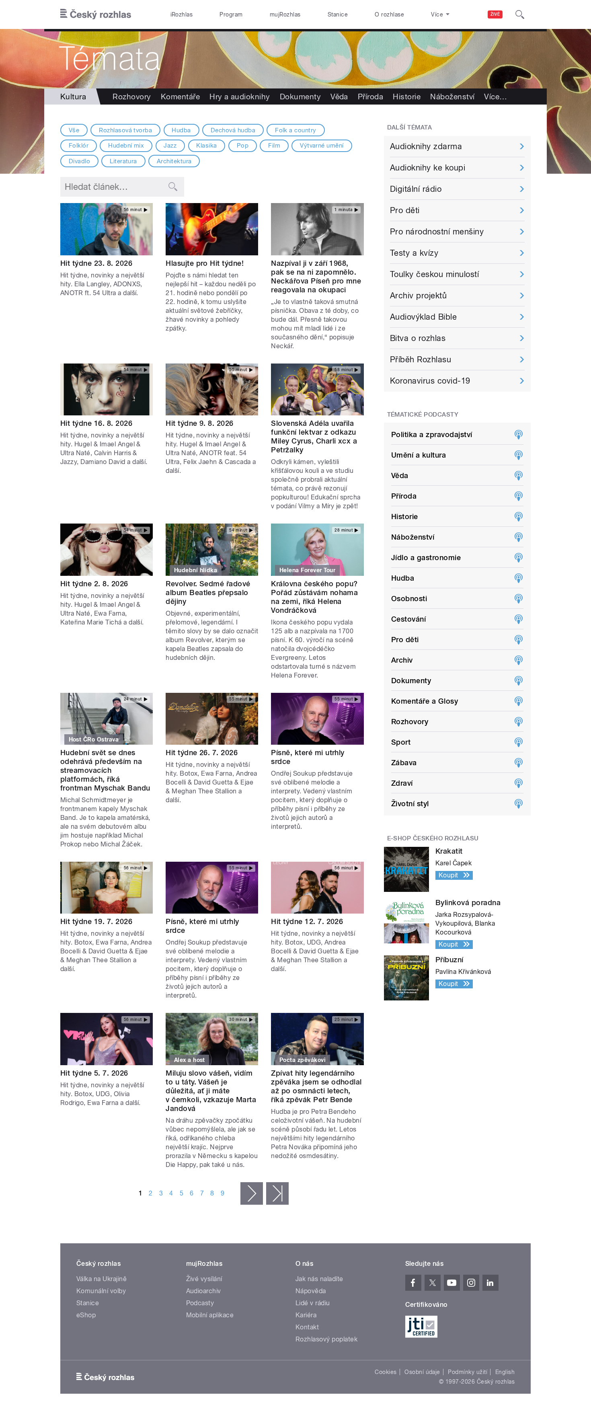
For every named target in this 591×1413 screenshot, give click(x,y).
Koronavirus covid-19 (430, 381)
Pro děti (405, 210)
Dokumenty (300, 96)
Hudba (181, 130)
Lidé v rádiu (313, 1303)
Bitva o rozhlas (417, 338)
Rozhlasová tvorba (125, 130)
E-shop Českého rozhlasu (433, 838)
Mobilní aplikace (210, 1315)
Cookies (385, 1372)
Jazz (170, 145)
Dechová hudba (233, 130)
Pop (242, 145)
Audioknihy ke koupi (427, 168)
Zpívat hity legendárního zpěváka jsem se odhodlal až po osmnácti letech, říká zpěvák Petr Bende (316, 1086)
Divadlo (79, 161)
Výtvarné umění (322, 145)
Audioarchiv (203, 1291)
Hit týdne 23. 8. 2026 (96, 263)
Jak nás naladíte (319, 1279)
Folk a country (295, 130)
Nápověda (311, 1291)
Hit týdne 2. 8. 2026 (94, 583)
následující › (251, 1193)
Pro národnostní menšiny (437, 231)
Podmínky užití (467, 1372)
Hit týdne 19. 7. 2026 (96, 921)
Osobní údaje (422, 1372)
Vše (74, 130)
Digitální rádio (415, 189)
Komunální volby (101, 1291)
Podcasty (200, 1303)
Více (495, 96)
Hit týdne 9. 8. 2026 (200, 423)
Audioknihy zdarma (426, 146)
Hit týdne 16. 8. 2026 (96, 423)
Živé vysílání (204, 1279)
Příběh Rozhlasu (420, 359)
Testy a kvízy (414, 253)
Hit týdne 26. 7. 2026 (202, 752)
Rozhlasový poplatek (326, 1339)
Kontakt (307, 1327)
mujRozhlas (285, 14)
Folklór (78, 145)
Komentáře (180, 96)
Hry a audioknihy (239, 96)
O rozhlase (389, 14)
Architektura (174, 161)
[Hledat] (520, 14)
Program (231, 14)
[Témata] (295, 58)
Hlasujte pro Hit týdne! (205, 263)
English (505, 1372)
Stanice (338, 14)
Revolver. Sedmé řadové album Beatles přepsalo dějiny (208, 592)
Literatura (123, 161)
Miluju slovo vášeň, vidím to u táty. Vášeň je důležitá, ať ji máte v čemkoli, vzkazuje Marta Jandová (211, 1091)
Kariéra (306, 1315)
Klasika (206, 145)
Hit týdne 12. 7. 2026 (307, 921)
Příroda (370, 96)
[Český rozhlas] (95, 14)
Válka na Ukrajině (101, 1279)
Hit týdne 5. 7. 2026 (94, 1073)
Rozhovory (132, 96)
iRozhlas (181, 14)
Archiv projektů (418, 295)
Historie (407, 96)
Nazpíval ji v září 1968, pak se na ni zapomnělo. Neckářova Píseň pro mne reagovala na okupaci (316, 276)
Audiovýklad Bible (423, 317)
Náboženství (452, 96)
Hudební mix (126, 145)
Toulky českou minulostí (434, 274)
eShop (86, 1315)
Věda (339, 96)
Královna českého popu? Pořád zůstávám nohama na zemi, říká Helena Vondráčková (314, 596)
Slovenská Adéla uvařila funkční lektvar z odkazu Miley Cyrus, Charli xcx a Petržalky (314, 436)
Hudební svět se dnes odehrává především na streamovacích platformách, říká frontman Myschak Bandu (105, 770)
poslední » (277, 1193)
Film (274, 145)
